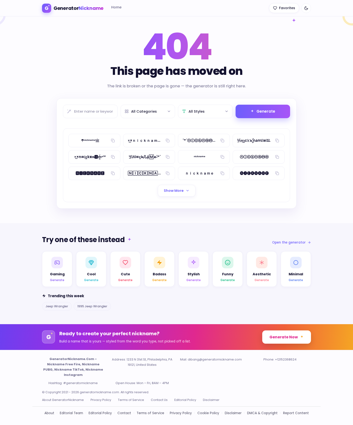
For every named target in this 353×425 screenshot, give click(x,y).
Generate (265, 111)
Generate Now (283, 337)
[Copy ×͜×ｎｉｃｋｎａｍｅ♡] (167, 140)
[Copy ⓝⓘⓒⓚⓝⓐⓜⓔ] (277, 157)
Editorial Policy (185, 400)
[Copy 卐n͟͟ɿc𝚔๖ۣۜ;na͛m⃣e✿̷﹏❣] (277, 140)
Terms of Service (131, 400)
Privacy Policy (101, 400)
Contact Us (159, 400)
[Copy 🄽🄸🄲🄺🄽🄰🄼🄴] (167, 173)
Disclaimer (211, 400)
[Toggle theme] (306, 8)
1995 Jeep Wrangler (92, 306)
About (49, 413)
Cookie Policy (208, 413)
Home (116, 7)
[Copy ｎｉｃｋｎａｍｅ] (222, 173)
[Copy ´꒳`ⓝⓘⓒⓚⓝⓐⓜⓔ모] (222, 140)
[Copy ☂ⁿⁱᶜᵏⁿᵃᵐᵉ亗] (113, 140)
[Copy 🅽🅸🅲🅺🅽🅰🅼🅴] (113, 173)
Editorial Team (71, 413)
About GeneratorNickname (63, 400)
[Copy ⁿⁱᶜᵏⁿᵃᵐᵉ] (222, 157)
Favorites (287, 8)
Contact (124, 413)
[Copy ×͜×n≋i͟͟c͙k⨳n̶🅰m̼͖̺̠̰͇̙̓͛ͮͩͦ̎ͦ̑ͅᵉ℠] (113, 157)
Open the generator (289, 242)
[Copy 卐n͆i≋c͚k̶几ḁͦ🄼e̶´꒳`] (167, 157)
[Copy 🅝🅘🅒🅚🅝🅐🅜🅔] (277, 173)
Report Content (296, 413)
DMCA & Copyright (262, 413)
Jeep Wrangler (57, 306)
